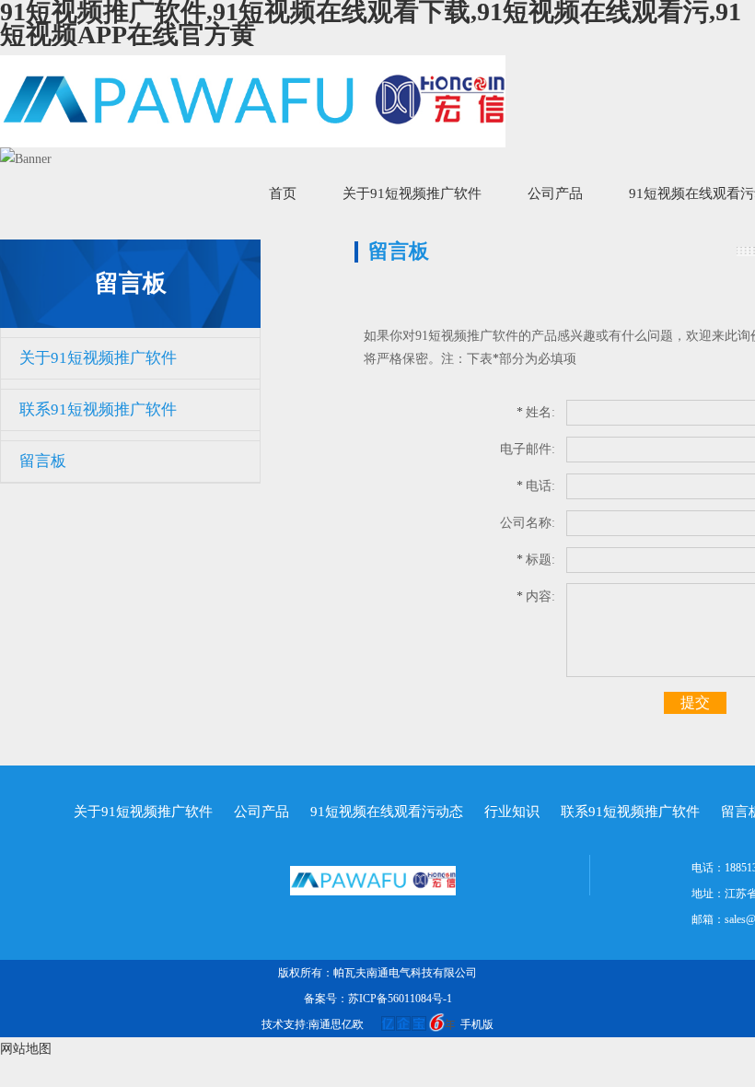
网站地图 (26, 1049)
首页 (282, 193)
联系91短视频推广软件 (98, 409)
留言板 (42, 461)
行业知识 (512, 811)
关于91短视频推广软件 (412, 193)
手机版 (477, 1024)
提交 (695, 702)
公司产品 (555, 193)
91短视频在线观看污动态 (386, 811)
